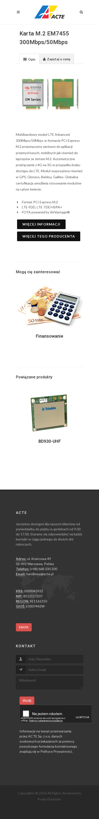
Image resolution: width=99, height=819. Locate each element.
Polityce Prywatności (56, 751)
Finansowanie (49, 336)
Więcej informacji (41, 224)
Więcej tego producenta (48, 236)
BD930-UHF (49, 441)
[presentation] (29, 59)
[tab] (29, 59)
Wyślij (27, 700)
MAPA (24, 627)
